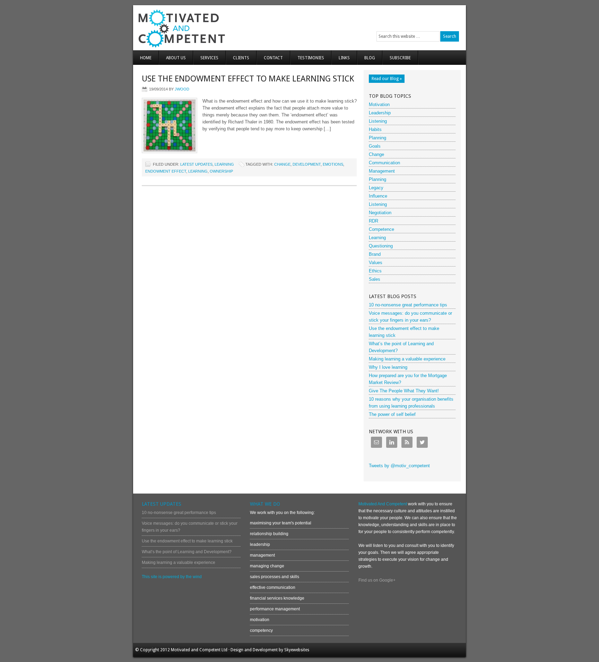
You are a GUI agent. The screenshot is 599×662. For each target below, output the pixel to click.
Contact (273, 57)
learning (198, 171)
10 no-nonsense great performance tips (408, 304)
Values (375, 262)
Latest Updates (196, 164)
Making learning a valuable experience (407, 359)
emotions (333, 164)
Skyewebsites (296, 649)
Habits (375, 129)
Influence (378, 196)
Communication (384, 162)
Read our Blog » (387, 78)
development (307, 164)
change (282, 164)
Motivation (379, 104)
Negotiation (380, 212)
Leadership (380, 112)
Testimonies (310, 57)
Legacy (376, 187)
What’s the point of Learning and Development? (187, 551)
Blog (369, 57)
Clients (241, 57)
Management (382, 171)
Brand (375, 254)
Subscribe (400, 57)
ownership (221, 171)
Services (209, 57)
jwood (182, 89)
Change (376, 154)
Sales (374, 279)
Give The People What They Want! (404, 390)
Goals (375, 146)
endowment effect (165, 171)
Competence (381, 229)
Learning (224, 164)
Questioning (381, 246)
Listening (378, 121)
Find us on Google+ (377, 580)
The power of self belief (392, 414)
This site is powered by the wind (172, 576)
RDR (373, 221)
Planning (377, 137)
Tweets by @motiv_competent (399, 465)
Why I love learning (388, 367)
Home (145, 57)
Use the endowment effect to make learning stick (248, 79)
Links (344, 57)
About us (176, 57)
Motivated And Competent (215, 27)
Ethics (375, 270)
